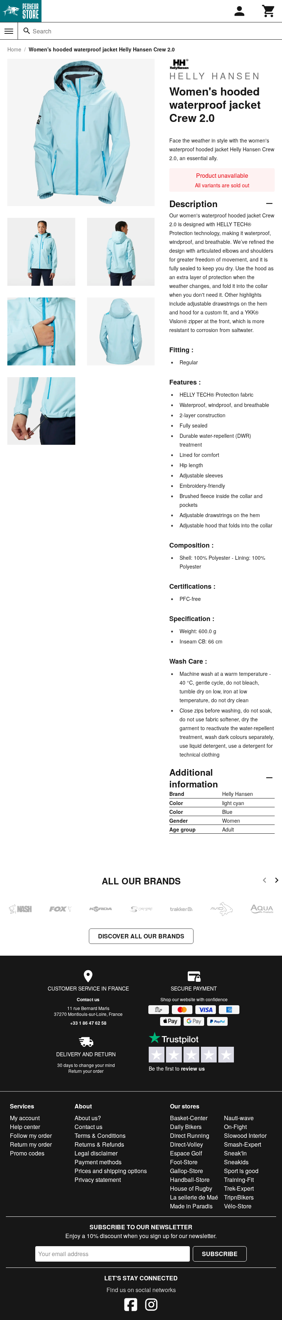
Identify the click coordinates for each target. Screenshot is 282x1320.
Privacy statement (98, 1179)
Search (42, 31)
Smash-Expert (242, 1144)
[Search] (26, 30)
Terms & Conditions (100, 1135)
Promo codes (27, 1153)
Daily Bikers (186, 1126)
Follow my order (31, 1135)
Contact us (88, 999)
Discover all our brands (141, 936)
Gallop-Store (186, 1170)
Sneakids (236, 1162)
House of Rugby (191, 1188)
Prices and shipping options (111, 1170)
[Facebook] (130, 1305)
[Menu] (9, 31)
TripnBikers (239, 1197)
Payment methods (98, 1162)
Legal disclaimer (96, 1153)
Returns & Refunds (99, 1144)
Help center (25, 1126)
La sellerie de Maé (194, 1197)
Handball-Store (190, 1179)
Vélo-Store (238, 1206)
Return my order (31, 1144)
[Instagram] (151, 1305)
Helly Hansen (215, 75)
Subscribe (220, 1253)
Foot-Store (184, 1162)
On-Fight (235, 1126)
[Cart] (268, 11)
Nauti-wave (239, 1118)
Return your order (86, 1071)
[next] (276, 881)
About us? (88, 1118)
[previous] (264, 881)
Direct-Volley (186, 1144)
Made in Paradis (191, 1206)
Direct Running (189, 1135)
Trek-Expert (239, 1188)
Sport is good (241, 1170)
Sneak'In (235, 1153)
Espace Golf (186, 1153)
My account (25, 1118)
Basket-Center (188, 1118)
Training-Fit (239, 1179)
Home (14, 49)
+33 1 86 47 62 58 (88, 1023)
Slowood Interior (245, 1135)
